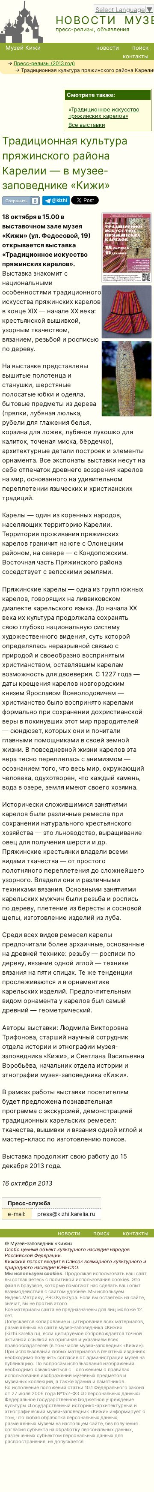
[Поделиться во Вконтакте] (21, 203)
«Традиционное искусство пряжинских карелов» (103, 112)
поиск (140, 47)
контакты (135, 56)
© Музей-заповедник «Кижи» (39, 1243)
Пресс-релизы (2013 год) (44, 63)
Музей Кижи (23, 47)
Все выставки (86, 125)
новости (107, 47)
